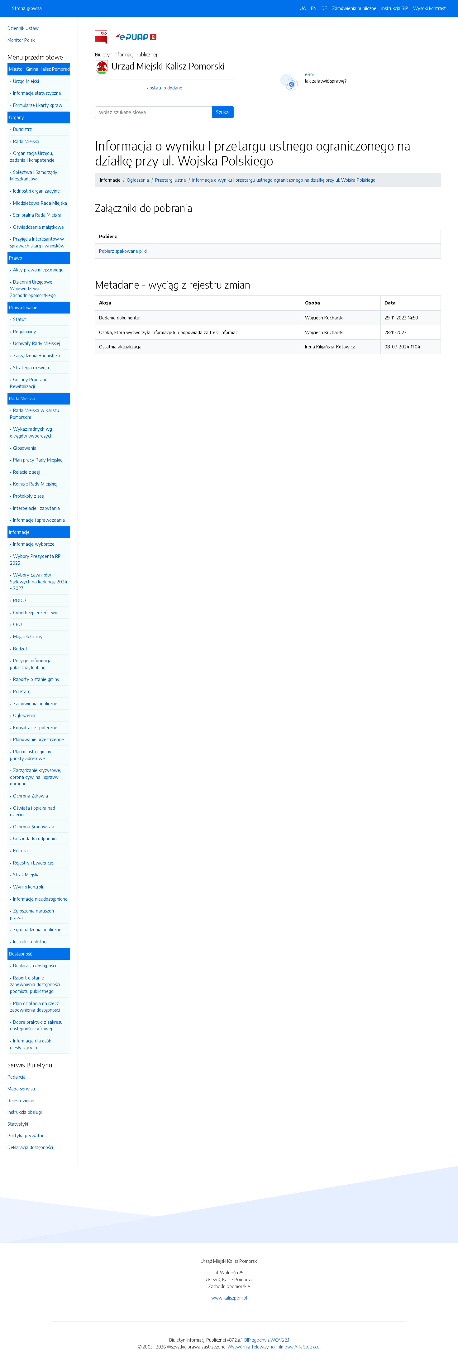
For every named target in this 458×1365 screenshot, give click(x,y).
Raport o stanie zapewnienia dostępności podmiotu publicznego (35, 984)
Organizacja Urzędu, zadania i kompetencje (32, 156)
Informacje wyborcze (34, 544)
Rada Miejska (26, 141)
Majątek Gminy (28, 636)
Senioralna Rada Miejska (37, 215)
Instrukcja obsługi (30, 941)
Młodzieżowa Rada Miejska (40, 203)
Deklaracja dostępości (34, 965)
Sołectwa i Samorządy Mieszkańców (33, 175)
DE (324, 8)
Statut (19, 319)
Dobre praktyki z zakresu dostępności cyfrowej (36, 1025)
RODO (19, 600)
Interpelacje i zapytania (36, 508)
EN (314, 8)
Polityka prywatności (28, 1135)
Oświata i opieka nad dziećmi (32, 811)
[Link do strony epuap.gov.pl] (136, 36)
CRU (17, 624)
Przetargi (22, 691)
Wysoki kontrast (429, 8)
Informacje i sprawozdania (39, 520)
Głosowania (24, 448)
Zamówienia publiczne (35, 703)
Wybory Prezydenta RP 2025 (35, 559)
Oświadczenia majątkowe (38, 227)
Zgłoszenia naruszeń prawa (32, 914)
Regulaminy (24, 331)
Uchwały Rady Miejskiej (36, 343)
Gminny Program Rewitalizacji (28, 382)
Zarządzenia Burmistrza (36, 355)
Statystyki (17, 1124)
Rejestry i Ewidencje (33, 862)
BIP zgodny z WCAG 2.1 (266, 1340)
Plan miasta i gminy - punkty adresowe (32, 755)
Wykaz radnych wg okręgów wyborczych (31, 432)
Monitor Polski (21, 40)
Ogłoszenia (24, 715)
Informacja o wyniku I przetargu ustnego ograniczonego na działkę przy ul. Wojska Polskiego (283, 180)
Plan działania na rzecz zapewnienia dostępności (35, 1006)
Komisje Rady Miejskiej (35, 483)
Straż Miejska (26, 874)
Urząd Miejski (26, 81)
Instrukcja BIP (394, 8)
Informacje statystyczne (37, 93)
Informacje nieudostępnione (40, 899)
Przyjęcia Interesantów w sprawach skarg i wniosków (37, 242)
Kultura (20, 850)
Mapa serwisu (21, 1088)
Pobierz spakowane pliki (123, 251)
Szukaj (223, 112)
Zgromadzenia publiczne (37, 929)
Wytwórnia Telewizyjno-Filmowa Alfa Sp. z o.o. (274, 1346)
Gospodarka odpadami (35, 838)
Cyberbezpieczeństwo (35, 612)
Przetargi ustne (170, 180)
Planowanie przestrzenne (38, 739)
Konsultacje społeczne (35, 727)
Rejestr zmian (20, 1100)
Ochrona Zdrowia (30, 795)
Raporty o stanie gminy (36, 679)
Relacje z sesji (26, 472)
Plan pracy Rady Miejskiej (38, 459)
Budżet (20, 648)
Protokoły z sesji (29, 496)
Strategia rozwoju (31, 367)
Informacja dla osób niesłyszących (30, 1044)
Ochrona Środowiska (33, 826)
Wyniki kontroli (28, 886)
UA (303, 8)
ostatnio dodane (166, 87)
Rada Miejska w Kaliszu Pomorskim (34, 413)
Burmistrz (22, 129)
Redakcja (16, 1077)
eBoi (309, 74)
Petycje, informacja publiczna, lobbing (30, 664)
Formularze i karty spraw (37, 105)
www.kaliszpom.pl (229, 1297)
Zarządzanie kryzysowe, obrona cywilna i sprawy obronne (35, 776)
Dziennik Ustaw (23, 28)
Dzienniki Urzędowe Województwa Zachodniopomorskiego (33, 288)
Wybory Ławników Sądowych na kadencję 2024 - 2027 (38, 581)
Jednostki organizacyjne (36, 191)
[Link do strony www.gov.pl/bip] (105, 36)
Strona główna (27, 8)
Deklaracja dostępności (30, 1147)
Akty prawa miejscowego (38, 269)
